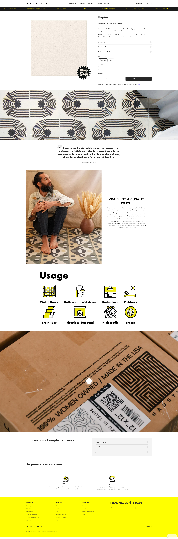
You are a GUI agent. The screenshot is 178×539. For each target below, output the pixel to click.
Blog (57, 511)
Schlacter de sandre (31, 514)
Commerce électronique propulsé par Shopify (46, 531)
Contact (99, 3)
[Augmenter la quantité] (106, 68)
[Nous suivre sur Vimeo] (41, 526)
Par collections (30, 511)
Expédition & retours (61, 517)
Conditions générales (61, 514)
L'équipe (84, 509)
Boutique (71, 3)
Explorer (90, 3)
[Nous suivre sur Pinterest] (34, 526)
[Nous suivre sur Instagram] (31, 526)
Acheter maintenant (138, 79)
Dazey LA (28, 520)
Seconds (28, 509)
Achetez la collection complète (126, 235)
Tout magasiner (30, 506)
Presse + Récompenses (88, 511)
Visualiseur (58, 506)
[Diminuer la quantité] (100, 68)
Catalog (106, 3)
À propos (81, 3)
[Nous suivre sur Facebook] (27, 526)
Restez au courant (53, 487)
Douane (58, 509)
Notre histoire (85, 506)
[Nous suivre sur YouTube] (38, 526)
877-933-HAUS (125, 489)
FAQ (57, 520)
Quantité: (100, 65)
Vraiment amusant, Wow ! (33, 517)
